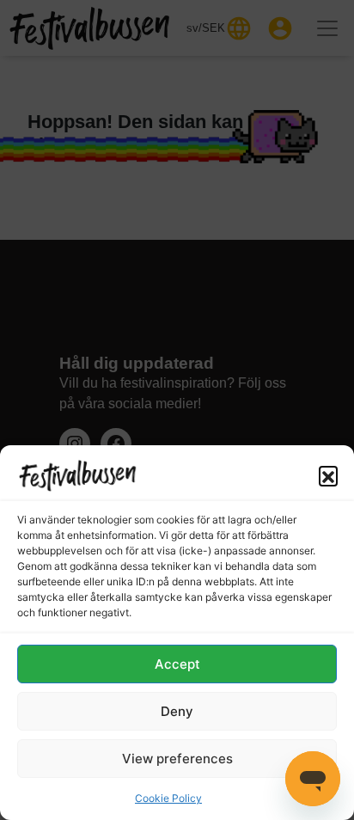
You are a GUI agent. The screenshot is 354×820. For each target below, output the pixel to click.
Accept (177, 664)
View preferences (177, 758)
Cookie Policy (168, 798)
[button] (328, 475)
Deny (177, 711)
